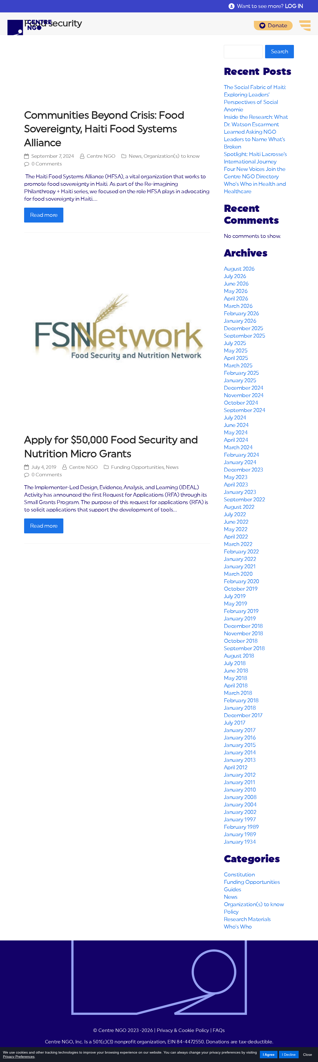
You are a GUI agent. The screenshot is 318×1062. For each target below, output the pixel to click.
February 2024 (241, 455)
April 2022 (236, 537)
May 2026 (235, 291)
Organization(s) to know (172, 156)
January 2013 (240, 760)
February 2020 (241, 581)
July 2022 (235, 514)
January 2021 (240, 566)
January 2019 (240, 618)
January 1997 (240, 819)
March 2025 (238, 365)
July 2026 (235, 276)
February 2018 (241, 700)
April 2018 (236, 685)
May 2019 (235, 604)
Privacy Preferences (19, 1057)
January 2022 (240, 559)
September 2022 (244, 499)
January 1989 (240, 834)
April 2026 (236, 298)
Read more (44, 215)
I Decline (289, 1055)
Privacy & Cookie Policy (183, 1030)
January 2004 (240, 804)
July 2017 (234, 723)
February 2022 (241, 551)
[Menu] (305, 25)
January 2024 (240, 462)
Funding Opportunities (137, 467)
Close (307, 1055)
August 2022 (239, 507)
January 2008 (240, 797)
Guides (232, 889)
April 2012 (235, 767)
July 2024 (235, 417)
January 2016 (240, 737)
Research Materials (247, 919)
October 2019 (241, 589)
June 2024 (236, 425)
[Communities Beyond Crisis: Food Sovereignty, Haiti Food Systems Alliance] (117, 74)
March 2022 (238, 544)
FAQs (219, 1030)
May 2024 (235, 432)
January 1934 (240, 842)
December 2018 (243, 626)
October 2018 (241, 641)
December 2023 (243, 470)
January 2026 (240, 321)
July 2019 (235, 596)
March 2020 (238, 574)
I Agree (269, 1055)
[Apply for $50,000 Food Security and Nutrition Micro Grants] (117, 335)
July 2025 (235, 343)
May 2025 (235, 351)
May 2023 (235, 477)
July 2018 (235, 663)
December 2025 (243, 328)
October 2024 (241, 403)
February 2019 (241, 611)
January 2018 (240, 708)
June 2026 (236, 284)
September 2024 (244, 410)
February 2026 (241, 313)
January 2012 (240, 775)
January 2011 (239, 782)
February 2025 (241, 373)
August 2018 (239, 656)
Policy (231, 912)
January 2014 (240, 752)
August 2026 (239, 269)
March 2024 (238, 447)
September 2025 (244, 336)
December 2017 (243, 715)
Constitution (239, 874)
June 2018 (236, 671)
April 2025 (236, 358)
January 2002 (240, 812)
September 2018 (244, 648)
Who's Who (238, 927)
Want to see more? (270, 6)
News (135, 156)
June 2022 (236, 522)
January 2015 (240, 745)
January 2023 (240, 492)
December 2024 (243, 388)
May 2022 (235, 529)
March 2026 (238, 306)
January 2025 (240, 380)
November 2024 (244, 395)
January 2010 (240, 790)
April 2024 (236, 440)
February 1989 (241, 827)
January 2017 (240, 730)
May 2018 (235, 678)
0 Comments (47, 163)
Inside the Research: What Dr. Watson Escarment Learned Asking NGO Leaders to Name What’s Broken (256, 132)
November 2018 (243, 633)
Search (279, 51)
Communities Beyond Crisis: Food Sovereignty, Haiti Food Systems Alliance (104, 129)
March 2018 (238, 693)
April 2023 (236, 484)
